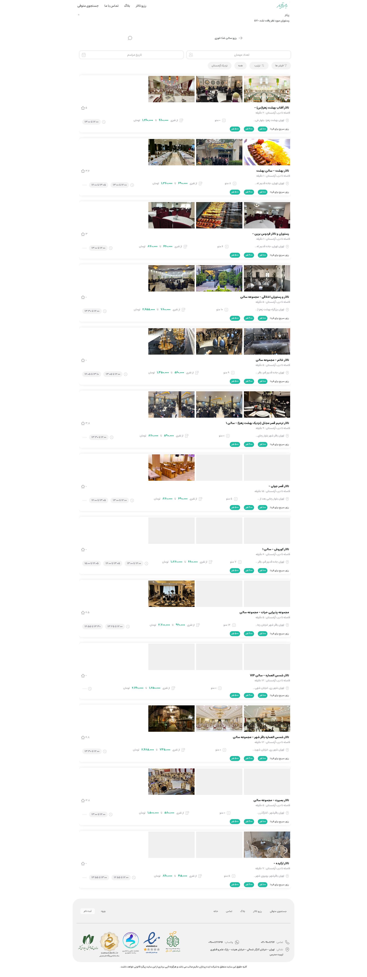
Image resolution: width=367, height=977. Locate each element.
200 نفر (249, 129)
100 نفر (262, 129)
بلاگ (242, 911)
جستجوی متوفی (278, 911)
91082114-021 (268, 942)
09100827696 (216, 942)
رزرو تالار (257, 911)
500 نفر (235, 129)
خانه (216, 911)
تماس (229, 911)
